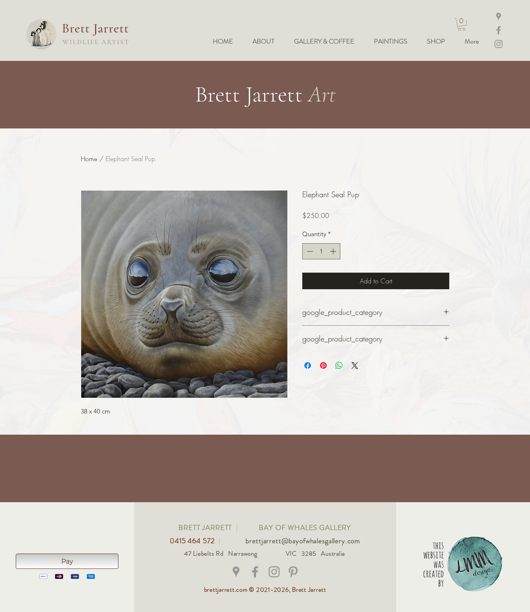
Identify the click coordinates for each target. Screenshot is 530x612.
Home (89, 158)
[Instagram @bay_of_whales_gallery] (498, 44)
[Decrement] (309, 251)
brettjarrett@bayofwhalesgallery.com (303, 541)
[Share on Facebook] (308, 365)
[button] (461, 24)
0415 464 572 (193, 541)
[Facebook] (498, 30)
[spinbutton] (321, 251)
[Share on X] (355, 365)
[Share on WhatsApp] (339, 365)
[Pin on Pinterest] (323, 365)
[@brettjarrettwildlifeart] (255, 571)
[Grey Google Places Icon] (236, 571)
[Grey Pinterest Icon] (293, 571)
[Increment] (334, 251)
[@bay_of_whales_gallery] (274, 571)
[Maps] (498, 16)
